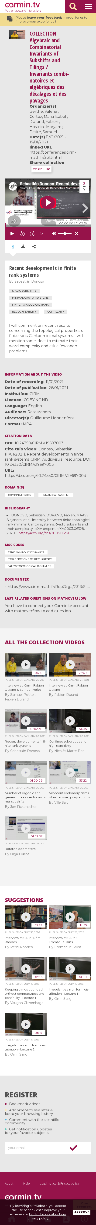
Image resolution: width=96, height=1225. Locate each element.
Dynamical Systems (56, 495)
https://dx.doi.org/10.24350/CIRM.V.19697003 (45, 475)
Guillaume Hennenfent (52, 418)
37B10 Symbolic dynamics (26, 552)
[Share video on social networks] (34, 247)
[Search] (73, 6)
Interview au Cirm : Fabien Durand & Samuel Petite (24, 687)
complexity (55, 311)
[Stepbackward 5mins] (22, 233)
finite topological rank (30, 304)
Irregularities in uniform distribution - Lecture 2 (25, 1047)
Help (26, 1183)
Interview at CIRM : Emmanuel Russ (63, 940)
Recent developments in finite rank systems (25, 743)
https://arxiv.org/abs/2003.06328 (45, 533)
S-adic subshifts (24, 290)
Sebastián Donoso (29, 281)
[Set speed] (53, 233)
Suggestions (24, 900)
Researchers (39, 412)
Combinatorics (19, 495)
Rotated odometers (20, 849)
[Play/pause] (12, 233)
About (9, 1183)
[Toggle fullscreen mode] (76, 233)
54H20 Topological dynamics (29, 566)
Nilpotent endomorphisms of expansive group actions (69, 795)
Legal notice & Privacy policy (59, 1183)
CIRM (35, 394)
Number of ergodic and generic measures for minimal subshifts (25, 797)
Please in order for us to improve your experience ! (51, 19)
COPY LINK (41, 169)
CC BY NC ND (36, 400)
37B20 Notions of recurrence (30, 559)
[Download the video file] (23, 246)
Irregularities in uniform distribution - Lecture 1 (69, 991)
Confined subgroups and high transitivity (67, 743)
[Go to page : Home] (22, 4)
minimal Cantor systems (30, 297)
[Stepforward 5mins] (32, 233)
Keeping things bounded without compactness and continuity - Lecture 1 (24, 993)
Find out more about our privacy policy (46, 1216)
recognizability (24, 311)
